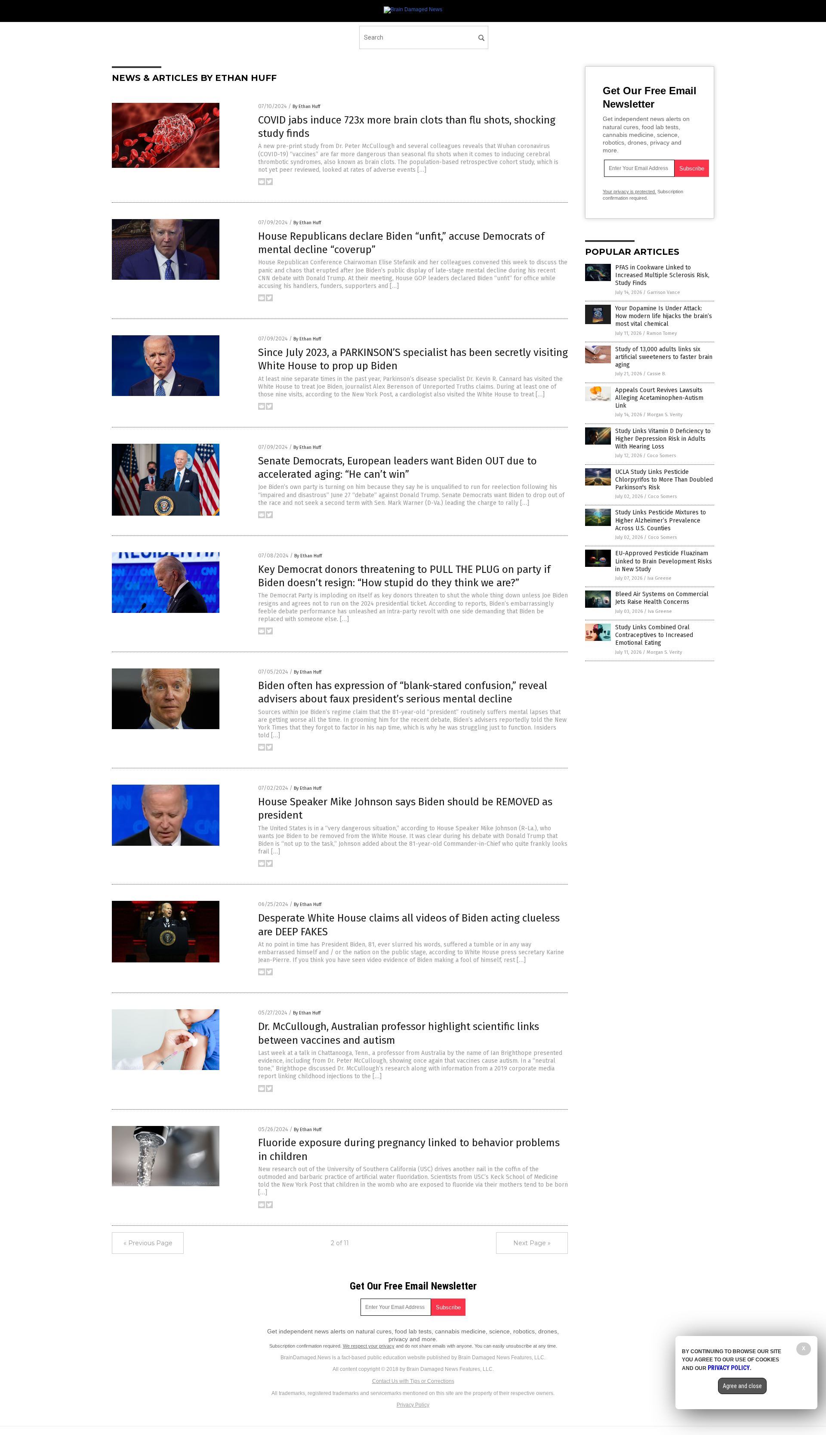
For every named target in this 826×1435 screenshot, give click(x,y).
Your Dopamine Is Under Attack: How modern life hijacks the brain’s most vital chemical (663, 316)
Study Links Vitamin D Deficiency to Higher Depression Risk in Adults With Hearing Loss (663, 438)
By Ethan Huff (306, 106)
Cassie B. (656, 374)
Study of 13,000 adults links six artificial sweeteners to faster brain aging (663, 357)
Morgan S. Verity (664, 415)
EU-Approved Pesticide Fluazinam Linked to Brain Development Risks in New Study (663, 561)
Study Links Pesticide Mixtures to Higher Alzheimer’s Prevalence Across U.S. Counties (660, 520)
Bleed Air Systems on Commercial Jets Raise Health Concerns (662, 598)
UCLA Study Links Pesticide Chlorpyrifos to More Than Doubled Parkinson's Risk (664, 479)
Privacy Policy (413, 1405)
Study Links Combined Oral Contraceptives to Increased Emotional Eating (654, 635)
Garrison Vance (663, 292)
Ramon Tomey (662, 333)
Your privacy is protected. (629, 191)
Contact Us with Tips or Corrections (413, 1381)
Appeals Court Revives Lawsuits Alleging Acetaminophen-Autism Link (659, 398)
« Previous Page (148, 1243)
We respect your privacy (369, 1345)
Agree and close (742, 1385)
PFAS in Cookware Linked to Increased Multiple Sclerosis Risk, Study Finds (662, 275)
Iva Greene (659, 578)
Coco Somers (661, 455)
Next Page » (532, 1243)
